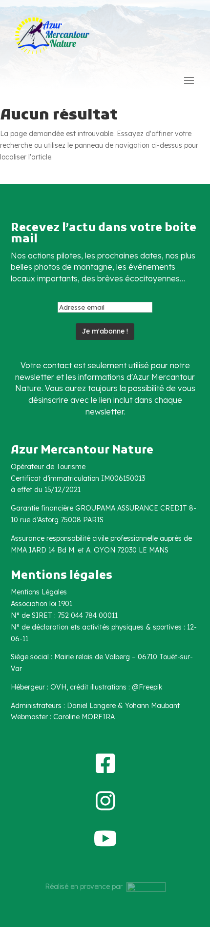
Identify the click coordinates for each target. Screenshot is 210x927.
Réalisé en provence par (85, 886)
